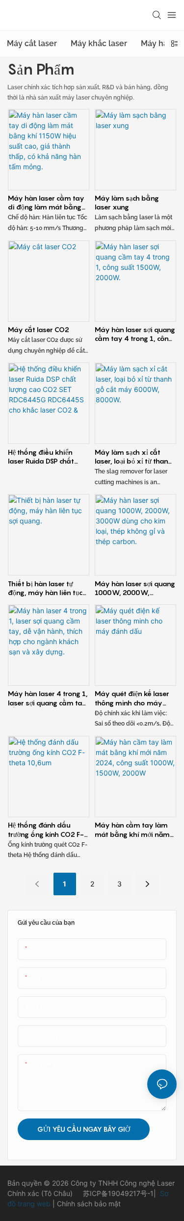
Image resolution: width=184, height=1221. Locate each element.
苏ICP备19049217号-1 (118, 1193)
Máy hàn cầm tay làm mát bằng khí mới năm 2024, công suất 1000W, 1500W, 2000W (135, 829)
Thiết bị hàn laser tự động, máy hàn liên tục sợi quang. (45, 588)
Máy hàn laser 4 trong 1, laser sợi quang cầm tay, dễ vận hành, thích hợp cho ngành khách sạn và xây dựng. (48, 698)
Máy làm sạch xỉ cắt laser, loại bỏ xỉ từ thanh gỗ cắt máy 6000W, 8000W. (133, 457)
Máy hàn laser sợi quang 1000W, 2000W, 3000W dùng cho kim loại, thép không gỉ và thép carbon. (135, 588)
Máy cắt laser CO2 (38, 329)
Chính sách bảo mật (88, 1203)
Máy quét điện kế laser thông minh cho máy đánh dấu (132, 698)
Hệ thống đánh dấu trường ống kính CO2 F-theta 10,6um (46, 829)
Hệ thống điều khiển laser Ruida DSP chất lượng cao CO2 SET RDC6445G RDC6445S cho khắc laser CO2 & (44, 457)
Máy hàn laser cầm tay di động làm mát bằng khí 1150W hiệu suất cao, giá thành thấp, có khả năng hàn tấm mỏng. (48, 202)
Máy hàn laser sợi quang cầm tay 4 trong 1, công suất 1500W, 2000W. (135, 334)
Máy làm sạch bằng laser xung (127, 202)
